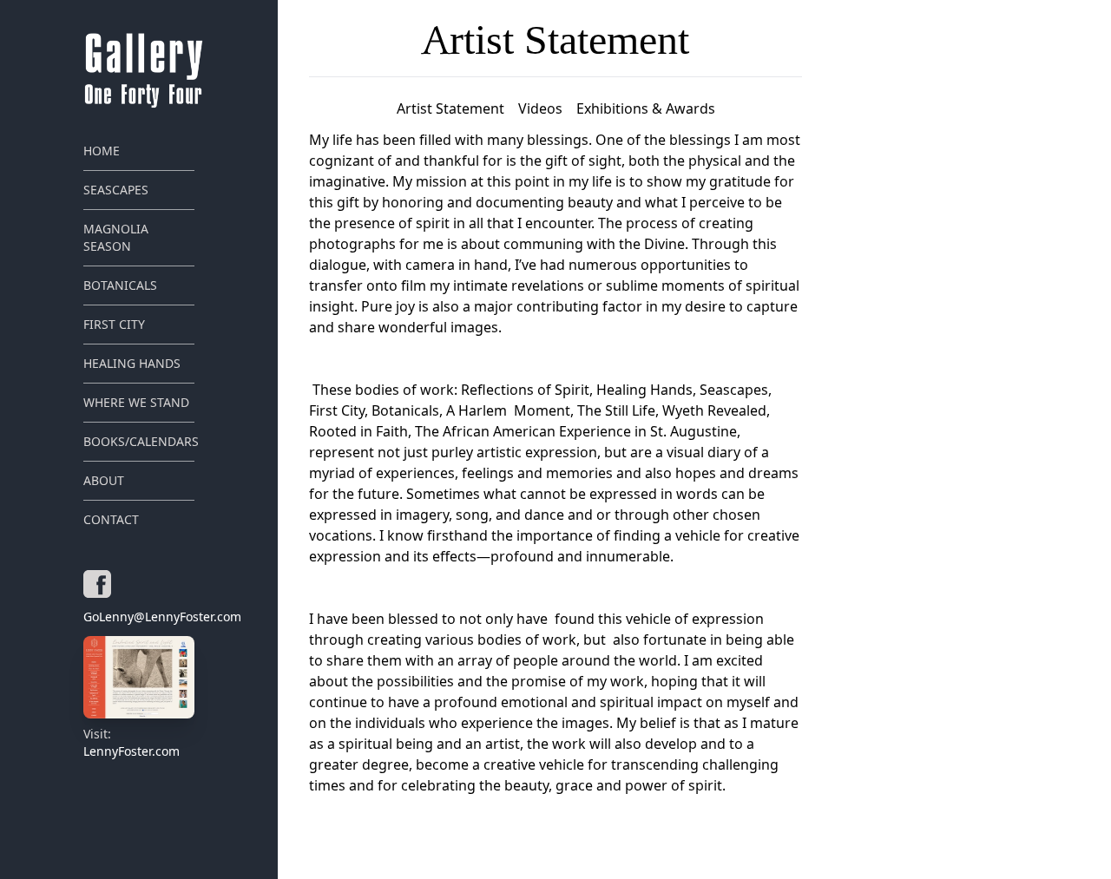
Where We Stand (136, 402)
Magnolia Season (115, 237)
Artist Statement (450, 108)
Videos (540, 108)
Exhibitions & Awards (645, 108)
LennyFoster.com (131, 742)
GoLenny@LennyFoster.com (138, 616)
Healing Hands (132, 363)
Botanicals (120, 285)
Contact (111, 519)
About (103, 480)
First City (114, 324)
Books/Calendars (138, 441)
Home (101, 150)
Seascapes (115, 189)
